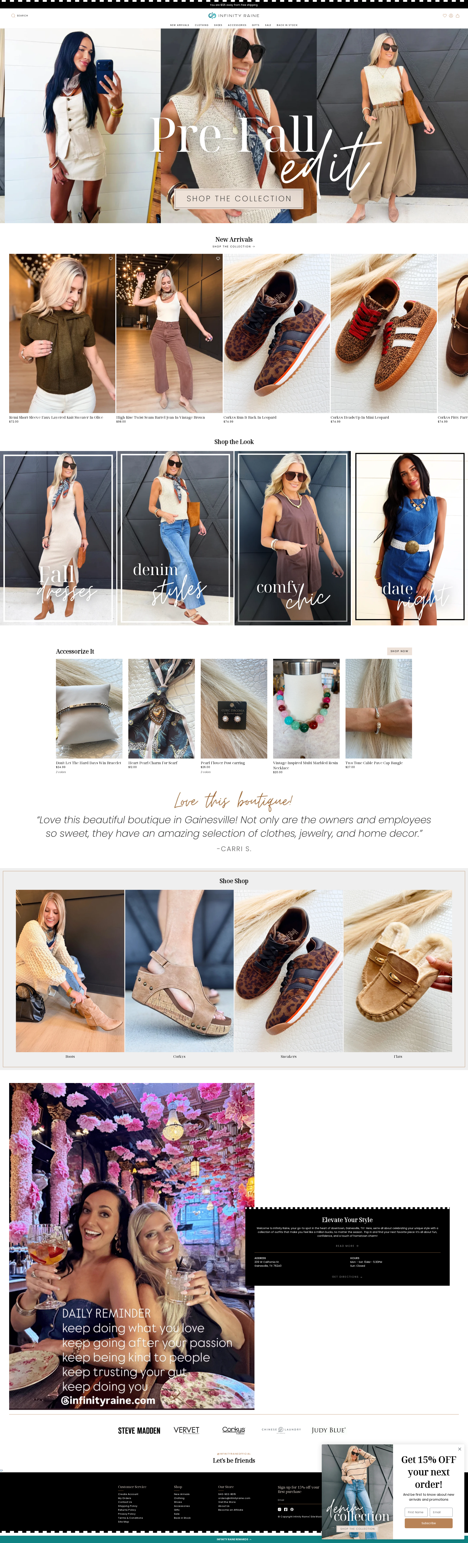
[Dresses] (58, 538)
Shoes (178, 1502)
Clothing (179, 1498)
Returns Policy (127, 1510)
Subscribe (429, 1523)
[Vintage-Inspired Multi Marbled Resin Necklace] (306, 709)
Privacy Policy (126, 1514)
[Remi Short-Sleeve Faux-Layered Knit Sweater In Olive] (62, 333)
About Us (224, 1506)
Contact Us (125, 1502)
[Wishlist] (445, 15)
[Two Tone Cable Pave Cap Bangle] (379, 709)
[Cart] (457, 16)
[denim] (175, 538)
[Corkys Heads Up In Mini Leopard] (384, 333)
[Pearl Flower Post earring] (234, 709)
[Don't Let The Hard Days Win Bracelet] (89, 709)
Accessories (182, 1506)
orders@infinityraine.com (234, 1498)
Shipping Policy (127, 1506)
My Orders (124, 1498)
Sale (177, 1514)
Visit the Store (227, 1502)
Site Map (123, 1521)
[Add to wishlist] (110, 258)
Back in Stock (182, 1518)
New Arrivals (182, 1494)
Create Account (128, 1494)
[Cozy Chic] (293, 538)
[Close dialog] (459, 1449)
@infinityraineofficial (234, 1453)
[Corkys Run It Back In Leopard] (277, 333)
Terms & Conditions (130, 1518)
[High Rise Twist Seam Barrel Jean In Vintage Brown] (169, 333)
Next (462, 333)
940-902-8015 (227, 1494)
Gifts (177, 1510)
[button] (234, 1539)
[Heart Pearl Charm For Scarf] (161, 709)
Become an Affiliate (230, 1510)
